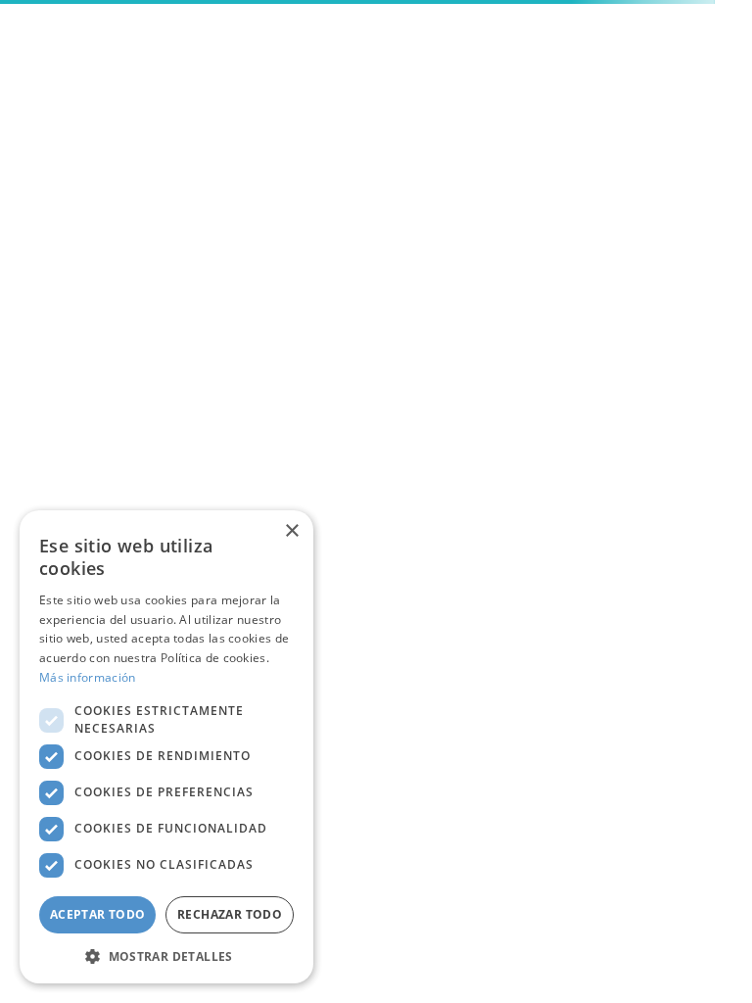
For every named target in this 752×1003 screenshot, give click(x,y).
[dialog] (166, 746)
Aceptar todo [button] (98, 914)
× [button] (291, 531)
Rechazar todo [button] (229, 914)
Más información (87, 677)
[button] (166, 955)
